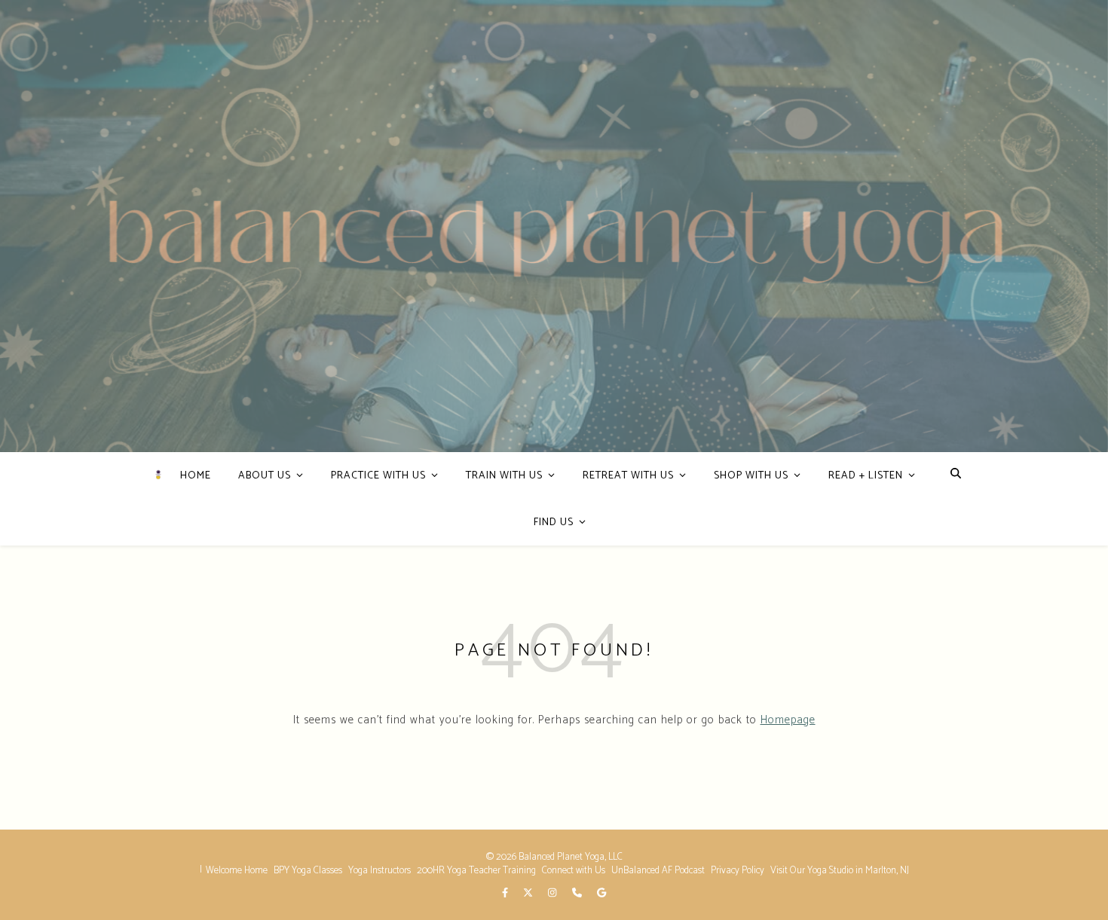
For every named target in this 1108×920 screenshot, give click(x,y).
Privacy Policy (737, 871)
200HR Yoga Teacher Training (476, 871)
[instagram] (553, 893)
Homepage (788, 720)
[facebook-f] (506, 893)
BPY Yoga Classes (308, 871)
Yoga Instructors (379, 871)
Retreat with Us (628, 475)
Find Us (554, 522)
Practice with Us (378, 475)
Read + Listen (865, 475)
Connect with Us (573, 871)
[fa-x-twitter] (529, 893)
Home (195, 475)
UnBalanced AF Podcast (658, 871)
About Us (264, 475)
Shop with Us (751, 475)
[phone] (578, 893)
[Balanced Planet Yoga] (158, 474)
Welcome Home (237, 871)
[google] (601, 893)
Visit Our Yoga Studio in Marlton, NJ (839, 871)
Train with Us (504, 475)
